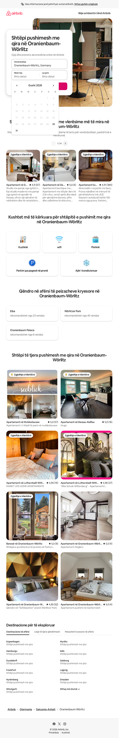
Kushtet (66, 732)
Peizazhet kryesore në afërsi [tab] (79, 631)
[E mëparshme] (53, 143)
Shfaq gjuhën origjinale (86, 4)
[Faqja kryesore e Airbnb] (14, 13)
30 (53, 124)
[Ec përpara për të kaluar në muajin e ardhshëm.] (53, 85)
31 (17, 130)
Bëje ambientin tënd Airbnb (94, 13)
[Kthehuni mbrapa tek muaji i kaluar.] (17, 85)
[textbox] (25, 76)
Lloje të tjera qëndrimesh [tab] (47, 631)
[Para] (65, 143)
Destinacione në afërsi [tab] (17, 631)
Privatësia (54, 732)
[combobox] (39, 65)
